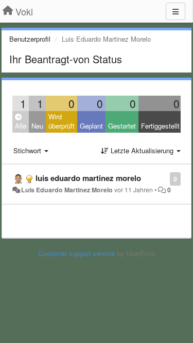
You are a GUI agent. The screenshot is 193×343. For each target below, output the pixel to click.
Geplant (91, 126)
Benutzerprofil (29, 39)
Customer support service (76, 253)
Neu (37, 126)
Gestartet (122, 126)
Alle (20, 126)
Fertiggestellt (160, 126)
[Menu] (175, 11)
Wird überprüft (61, 121)
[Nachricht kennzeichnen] (164, 178)
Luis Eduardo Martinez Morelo (67, 189)
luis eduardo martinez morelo (88, 178)
